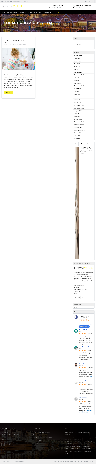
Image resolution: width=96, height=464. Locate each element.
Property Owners (47, 12)
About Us (9, 12)
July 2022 (77, 91)
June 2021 (77, 113)
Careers (22, 12)
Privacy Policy (10, 461)
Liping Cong (82, 364)
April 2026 (77, 66)
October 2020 (78, 127)
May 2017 (77, 138)
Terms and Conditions (19, 461)
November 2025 (79, 75)
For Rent (57, 12)
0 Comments (22, 44)
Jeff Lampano (83, 397)
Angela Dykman (84, 381)
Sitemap (3, 461)
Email (76, 293)
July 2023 (77, 77)
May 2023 (77, 80)
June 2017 (77, 135)
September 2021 (79, 108)
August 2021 (78, 111)
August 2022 (78, 88)
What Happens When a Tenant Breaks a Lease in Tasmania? (86, 150)
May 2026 (77, 64)
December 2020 (79, 122)
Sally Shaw (8, 44)
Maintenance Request (31, 12)
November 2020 (79, 124)
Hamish (91, 461)
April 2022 (77, 100)
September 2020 (79, 130)
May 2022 (77, 97)
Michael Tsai (83, 330)
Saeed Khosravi (84, 347)
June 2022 (77, 94)
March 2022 (77, 102)
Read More (9, 92)
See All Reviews (83, 412)
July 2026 (77, 58)
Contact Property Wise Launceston (42, 437)
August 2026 (78, 55)
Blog (40, 12)
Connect (15, 12)
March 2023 (77, 83)
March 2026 (77, 69)
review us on (83, 326)
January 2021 (78, 119)
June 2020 (77, 133)
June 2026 (77, 61)
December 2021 (79, 105)
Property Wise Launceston (84, 317)
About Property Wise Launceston (42, 432)
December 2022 (79, 86)
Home (3, 12)
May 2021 (77, 116)
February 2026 (78, 72)
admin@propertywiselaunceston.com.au (21, 1)
